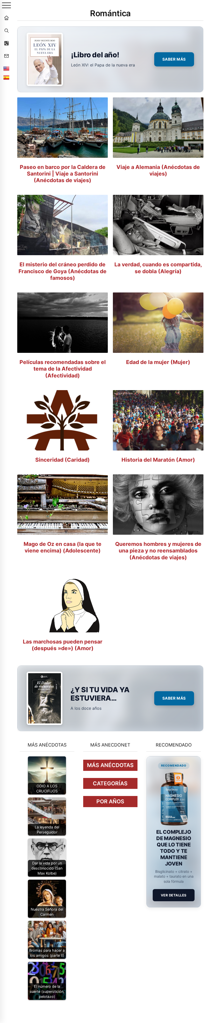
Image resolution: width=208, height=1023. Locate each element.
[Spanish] (6, 77)
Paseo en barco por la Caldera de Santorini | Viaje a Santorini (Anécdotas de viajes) (63, 174)
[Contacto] (6, 56)
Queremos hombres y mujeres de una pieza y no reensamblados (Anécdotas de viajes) (158, 551)
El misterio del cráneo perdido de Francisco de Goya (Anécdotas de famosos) (63, 271)
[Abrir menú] (6, 6)
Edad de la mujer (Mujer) (158, 362)
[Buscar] (6, 30)
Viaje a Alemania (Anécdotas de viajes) (158, 170)
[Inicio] (6, 18)
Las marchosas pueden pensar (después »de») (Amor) (62, 644)
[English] (6, 68)
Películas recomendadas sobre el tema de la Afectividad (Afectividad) (63, 369)
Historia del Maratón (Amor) (158, 460)
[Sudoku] (6, 43)
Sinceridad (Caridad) (62, 460)
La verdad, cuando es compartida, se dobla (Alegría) (158, 267)
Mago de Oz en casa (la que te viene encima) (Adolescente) (62, 547)
